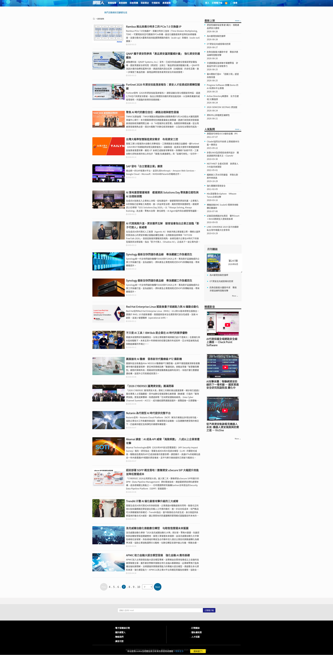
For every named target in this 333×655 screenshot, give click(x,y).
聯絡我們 (118, 636)
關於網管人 (119, 632)
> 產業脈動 (100, 18)
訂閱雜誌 (194, 627)
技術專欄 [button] (134, 2)
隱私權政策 (195, 632)
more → (238, 20)
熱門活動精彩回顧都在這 (115, 12)
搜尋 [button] (235, 2)
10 (138, 587)
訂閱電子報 (217, 2)
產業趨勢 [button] (123, 2)
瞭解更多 (179, 651)
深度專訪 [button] (145, 2)
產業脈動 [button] (166, 2)
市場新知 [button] (156, 2)
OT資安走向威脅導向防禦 (221, 281)
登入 (207, 2)
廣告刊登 (118, 641)
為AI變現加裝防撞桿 (219, 274)
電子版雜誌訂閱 (121, 627)
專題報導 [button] (112, 2)
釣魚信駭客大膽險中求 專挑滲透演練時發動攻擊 (223, 289)
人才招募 (194, 636)
